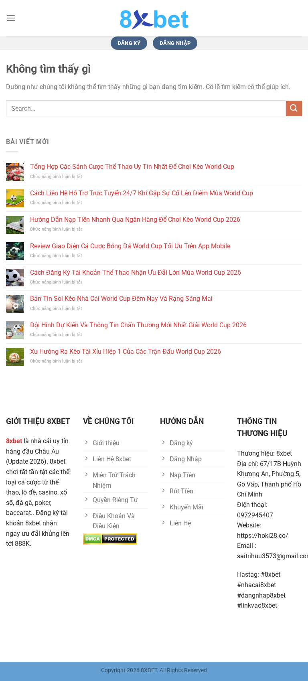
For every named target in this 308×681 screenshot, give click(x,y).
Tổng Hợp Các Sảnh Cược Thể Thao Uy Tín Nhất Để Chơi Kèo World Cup (132, 166)
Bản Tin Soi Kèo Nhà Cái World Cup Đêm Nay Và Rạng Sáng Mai (121, 298)
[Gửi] (294, 108)
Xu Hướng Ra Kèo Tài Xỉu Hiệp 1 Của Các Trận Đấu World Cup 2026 (125, 351)
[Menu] (11, 18)
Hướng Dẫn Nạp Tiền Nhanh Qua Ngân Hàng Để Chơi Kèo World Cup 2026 (135, 219)
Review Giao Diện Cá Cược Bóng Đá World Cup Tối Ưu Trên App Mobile (130, 246)
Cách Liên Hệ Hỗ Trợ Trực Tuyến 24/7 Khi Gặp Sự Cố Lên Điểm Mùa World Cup (141, 193)
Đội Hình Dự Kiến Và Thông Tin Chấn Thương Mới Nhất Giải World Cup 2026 (138, 325)
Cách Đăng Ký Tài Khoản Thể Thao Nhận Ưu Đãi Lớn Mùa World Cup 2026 (135, 272)
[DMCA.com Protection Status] (110, 538)
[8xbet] (154, 18)
